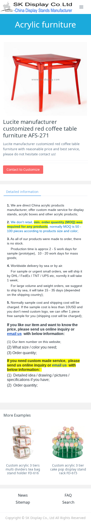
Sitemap (23, 502)
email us (14, 334)
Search (68, 502)
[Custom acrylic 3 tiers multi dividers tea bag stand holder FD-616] (23, 441)
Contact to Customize (23, 169)
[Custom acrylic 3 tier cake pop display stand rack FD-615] (68, 441)
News (23, 495)
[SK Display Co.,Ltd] (36, 7)
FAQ (68, 495)
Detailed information (22, 191)
